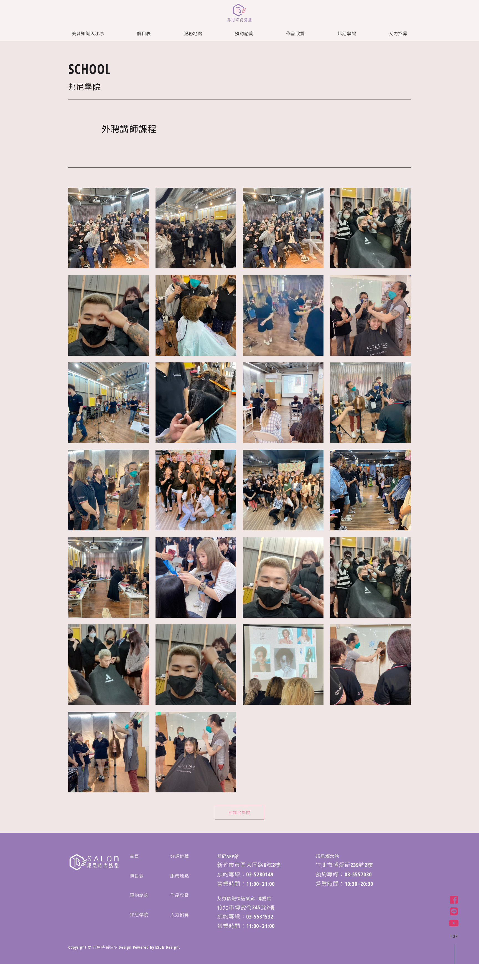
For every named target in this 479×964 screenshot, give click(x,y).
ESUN (160, 947)
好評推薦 (179, 856)
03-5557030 (358, 874)
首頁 (134, 856)
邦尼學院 (346, 33)
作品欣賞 (295, 33)
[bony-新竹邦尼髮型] (239, 13)
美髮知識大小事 (88, 33)
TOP (454, 936)
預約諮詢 (244, 33)
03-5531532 (259, 916)
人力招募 (398, 33)
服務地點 (193, 33)
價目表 (144, 33)
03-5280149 (259, 874)
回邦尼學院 (239, 812)
